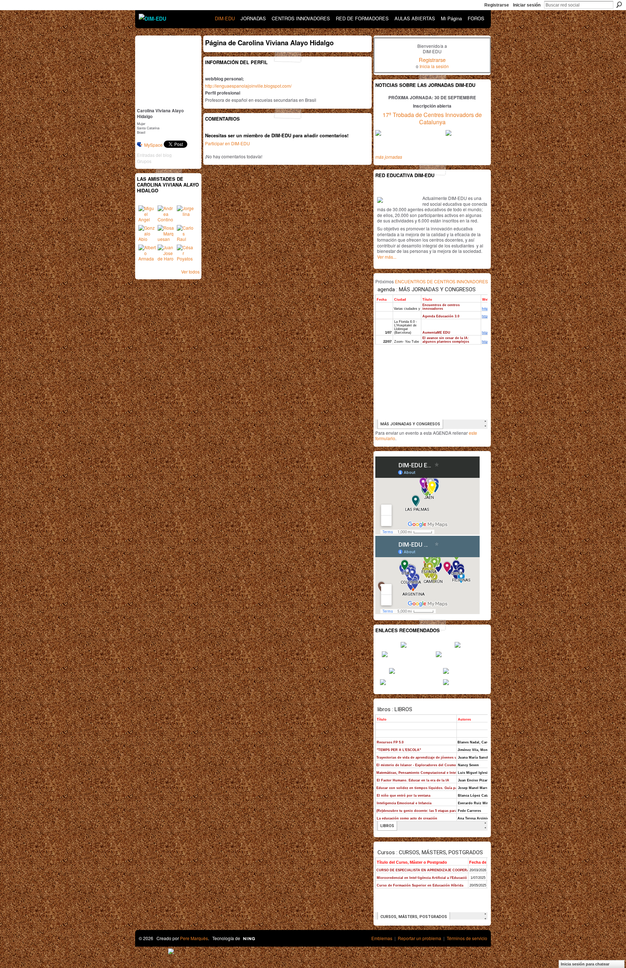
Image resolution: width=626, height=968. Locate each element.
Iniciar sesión (527, 5)
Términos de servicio (467, 938)
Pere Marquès (194, 938)
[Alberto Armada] (147, 253)
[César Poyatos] (185, 253)
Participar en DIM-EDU (227, 143)
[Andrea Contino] (166, 214)
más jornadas (388, 157)
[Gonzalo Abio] (147, 233)
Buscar (619, 4)
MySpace (153, 145)
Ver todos (190, 271)
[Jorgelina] (185, 214)
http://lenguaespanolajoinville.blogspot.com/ (248, 86)
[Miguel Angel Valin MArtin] (147, 214)
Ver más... (386, 257)
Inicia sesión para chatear (585, 964)
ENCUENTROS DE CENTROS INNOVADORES (441, 281)
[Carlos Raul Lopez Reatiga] (185, 233)
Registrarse (496, 5)
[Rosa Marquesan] (166, 233)
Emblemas (381, 938)
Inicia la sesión (434, 66)
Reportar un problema (419, 938)
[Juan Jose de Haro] (166, 253)
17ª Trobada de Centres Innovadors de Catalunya (432, 118)
